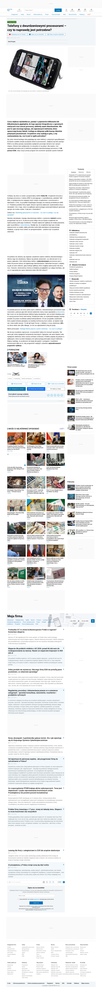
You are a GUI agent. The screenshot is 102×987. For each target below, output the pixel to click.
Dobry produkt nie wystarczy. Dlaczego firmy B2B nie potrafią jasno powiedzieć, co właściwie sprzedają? (80, 185)
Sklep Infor (39, 956)
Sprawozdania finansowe (71, 954)
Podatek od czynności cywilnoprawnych (80, 296)
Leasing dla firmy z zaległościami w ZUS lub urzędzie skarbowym (80, 211)
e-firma (10, 378)
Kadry (22, 14)
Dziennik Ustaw (40, 965)
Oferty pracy (83, 975)
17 (71, 315)
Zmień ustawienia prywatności (36, 983)
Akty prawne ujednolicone (42, 972)
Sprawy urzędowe (40, 952)
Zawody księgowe (11, 954)
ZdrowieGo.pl (83, 965)
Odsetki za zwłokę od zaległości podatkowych (77, 286)
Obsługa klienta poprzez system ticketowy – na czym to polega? (41, 329)
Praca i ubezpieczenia (29, 622)
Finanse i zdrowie (55, 956)
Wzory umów (83, 970)
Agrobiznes (51, 622)
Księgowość (14, 14)
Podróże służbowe (70, 970)
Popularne (73, 173)
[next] (64, 882)
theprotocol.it (83, 974)
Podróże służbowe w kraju (76, 294)
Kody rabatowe (83, 968)
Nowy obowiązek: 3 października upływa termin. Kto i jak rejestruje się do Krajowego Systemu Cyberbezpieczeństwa (80, 194)
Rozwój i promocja (11, 970)
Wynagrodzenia (25, 948)
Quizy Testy (72, 302)
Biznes (29, 14)
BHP (23, 954)
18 (74, 315)
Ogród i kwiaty (83, 954)
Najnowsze (81, 173)
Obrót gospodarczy (11, 950)
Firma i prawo (72, 368)
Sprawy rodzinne (40, 947)
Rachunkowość (10, 948)
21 (84, 315)
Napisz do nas (37, 383)
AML (67, 956)
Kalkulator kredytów (74, 249)
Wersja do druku (18, 383)
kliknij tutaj (44, 909)
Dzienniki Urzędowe (41, 968)
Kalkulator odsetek (55, 970)
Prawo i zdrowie (40, 957)
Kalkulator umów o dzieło (76, 245)
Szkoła (23, 966)
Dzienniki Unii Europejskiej (42, 970)
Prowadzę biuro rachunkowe (72, 948)
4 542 (59, 882)
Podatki (44, 622)
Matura (23, 974)
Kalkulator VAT (73, 254)
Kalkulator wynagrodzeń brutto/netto (78, 240)
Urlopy (23, 952)
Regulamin (50, 983)
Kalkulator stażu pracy (56, 972)
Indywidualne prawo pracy (28, 947)
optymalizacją (25, 225)
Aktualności (10, 620)
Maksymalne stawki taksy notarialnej (79, 298)
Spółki (27, 620)
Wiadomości (83, 947)
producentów (60, 312)
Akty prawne (39, 962)
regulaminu (36, 899)
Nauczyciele (25, 968)
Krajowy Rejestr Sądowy (76, 277)
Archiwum (82, 966)
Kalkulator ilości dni (74, 261)
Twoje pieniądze (56, 14)
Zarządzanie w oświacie (27, 972)
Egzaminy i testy (26, 970)
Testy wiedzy (25, 977)
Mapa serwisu (85, 983)
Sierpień (84, 311)
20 (81, 315)
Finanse (39, 620)
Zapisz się (36, 903)
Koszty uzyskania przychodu (77, 291)
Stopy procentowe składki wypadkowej (79, 289)
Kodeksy (38, 974)
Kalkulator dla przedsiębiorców (77, 238)
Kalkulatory (75, 232)
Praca (37, 954)
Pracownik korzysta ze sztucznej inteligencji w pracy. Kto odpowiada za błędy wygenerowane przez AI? (80, 224)
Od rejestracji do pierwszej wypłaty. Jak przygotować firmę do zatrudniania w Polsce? (79, 198)
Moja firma (18, 18)
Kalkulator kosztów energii (76, 247)
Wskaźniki (75, 280)
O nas (8, 983)
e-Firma (28, 18)
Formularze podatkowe (85, 972)
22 (87, 315)
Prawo (47, 14)
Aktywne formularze (79, 266)
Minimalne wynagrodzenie (72, 966)
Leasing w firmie (47, 620)
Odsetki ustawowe (70, 972)
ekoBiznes (10, 624)
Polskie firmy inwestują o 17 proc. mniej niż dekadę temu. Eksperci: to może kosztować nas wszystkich (80, 207)
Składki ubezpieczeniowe (71, 968)
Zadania (9, 968)
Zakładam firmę (20, 620)
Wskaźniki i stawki (70, 962)
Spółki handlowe (73, 270)
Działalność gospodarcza (76, 268)
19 (77, 315)
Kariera (58, 983)
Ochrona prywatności (19, 983)
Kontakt (69, 983)
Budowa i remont (84, 952)
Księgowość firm (11, 944)
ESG (37, 624)
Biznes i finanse (54, 947)
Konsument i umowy (41, 950)
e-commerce (37, 378)
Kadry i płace (10, 972)
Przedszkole (25, 965)
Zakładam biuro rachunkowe (72, 947)
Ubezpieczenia (25, 950)
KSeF (89, 14)
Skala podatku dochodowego (72, 974)
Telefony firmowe (36, 18)
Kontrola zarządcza (74, 275)
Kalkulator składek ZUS (75, 252)
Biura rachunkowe (70, 944)
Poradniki (17, 624)
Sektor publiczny (37, 14)
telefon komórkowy (27, 378)
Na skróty (82, 962)
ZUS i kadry (10, 952)
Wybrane (88, 173)
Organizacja (10, 965)
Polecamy (70, 483)
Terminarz (75, 311)
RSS (63, 983)
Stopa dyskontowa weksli (76, 300)
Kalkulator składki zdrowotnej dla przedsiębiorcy (78, 235)
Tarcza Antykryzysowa (28, 624)
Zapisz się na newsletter (57, 383)
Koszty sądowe (73, 273)
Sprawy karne (39, 948)
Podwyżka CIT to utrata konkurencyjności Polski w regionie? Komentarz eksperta (80, 177)
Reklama (76, 983)
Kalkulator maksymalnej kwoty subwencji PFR (80, 257)
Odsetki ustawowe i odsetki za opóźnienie (80, 282)
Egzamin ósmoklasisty (27, 975)
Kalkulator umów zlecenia (76, 243)
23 (90, 315)
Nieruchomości (73, 14)
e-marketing (17, 378)
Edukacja (82, 14)
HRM (23, 956)
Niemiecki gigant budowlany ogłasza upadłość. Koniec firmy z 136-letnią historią (80, 220)
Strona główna (10, 18)
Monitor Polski (39, 966)
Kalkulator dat (73, 263)
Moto (64, 14)
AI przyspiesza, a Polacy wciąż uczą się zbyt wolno (81, 215)
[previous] (44, 882)
